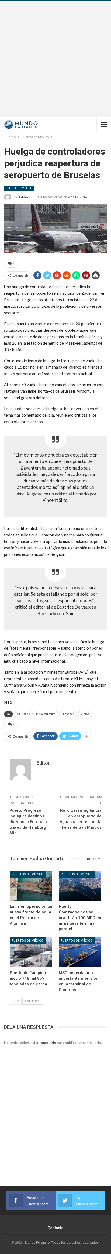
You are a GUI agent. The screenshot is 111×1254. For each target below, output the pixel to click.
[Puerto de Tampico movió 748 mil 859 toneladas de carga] (31, 952)
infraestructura (46, 713)
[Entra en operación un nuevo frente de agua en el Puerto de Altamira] (31, 886)
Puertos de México (19, 188)
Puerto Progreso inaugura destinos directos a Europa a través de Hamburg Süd (28, 821)
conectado (47, 1042)
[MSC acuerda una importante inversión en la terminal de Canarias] (80, 952)
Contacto (56, 1228)
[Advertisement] (55, 59)
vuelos (85, 713)
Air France (23, 713)
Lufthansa (68, 713)
